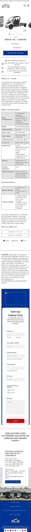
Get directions (12, 481)
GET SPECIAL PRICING (15, 53)
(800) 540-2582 (17, 462)
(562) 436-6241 (17, 464)
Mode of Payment (15, 235)
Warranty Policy (15, 231)
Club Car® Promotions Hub (15, 510)
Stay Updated (15, 514)
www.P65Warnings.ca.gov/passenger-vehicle (14, 282)
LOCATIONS (15, 502)
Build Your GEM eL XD (9, 227)
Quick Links (15, 506)
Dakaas (15, 527)
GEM (15, 37)
